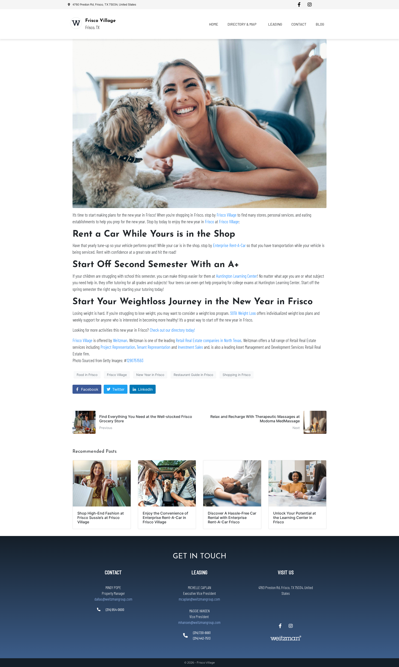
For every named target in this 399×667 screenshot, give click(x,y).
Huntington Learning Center (236, 276)
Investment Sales (190, 347)
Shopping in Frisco (237, 375)
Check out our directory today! (172, 330)
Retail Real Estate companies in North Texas (208, 340)
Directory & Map (242, 24)
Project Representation (117, 347)
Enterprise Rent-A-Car (229, 245)
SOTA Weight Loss (243, 313)
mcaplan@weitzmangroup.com (199, 599)
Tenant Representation (153, 347)
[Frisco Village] (76, 23)
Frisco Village (100, 20)
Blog (320, 24)
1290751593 (135, 360)
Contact (298, 24)
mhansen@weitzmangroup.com (199, 622)
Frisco (209, 221)
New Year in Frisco (150, 375)
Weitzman (120, 340)
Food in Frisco (87, 375)
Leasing (275, 24)
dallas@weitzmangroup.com (113, 599)
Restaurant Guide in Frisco (193, 375)
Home (213, 24)
